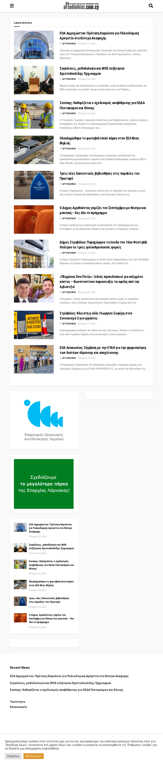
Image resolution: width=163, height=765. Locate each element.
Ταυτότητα (17, 701)
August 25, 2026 (87, 292)
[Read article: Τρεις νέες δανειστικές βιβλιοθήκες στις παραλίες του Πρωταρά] (34, 185)
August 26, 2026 (87, 79)
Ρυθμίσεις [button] (13, 756)
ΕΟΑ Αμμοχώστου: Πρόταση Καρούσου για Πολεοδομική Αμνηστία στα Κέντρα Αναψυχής (50, 528)
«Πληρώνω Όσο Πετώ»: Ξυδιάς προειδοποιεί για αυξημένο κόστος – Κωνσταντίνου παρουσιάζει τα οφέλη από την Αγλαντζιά (101, 281)
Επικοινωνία (18, 707)
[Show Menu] (12, 6)
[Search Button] (151, 6)
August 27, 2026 (87, 44)
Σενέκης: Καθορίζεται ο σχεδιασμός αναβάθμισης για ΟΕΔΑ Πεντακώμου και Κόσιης (51, 565)
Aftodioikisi (69, 44)
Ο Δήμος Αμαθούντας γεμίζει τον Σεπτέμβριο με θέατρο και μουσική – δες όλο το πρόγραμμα (51, 618)
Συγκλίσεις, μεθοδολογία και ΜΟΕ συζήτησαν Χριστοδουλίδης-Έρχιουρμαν (60, 683)
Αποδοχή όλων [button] (33, 756)
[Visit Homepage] (81, 6)
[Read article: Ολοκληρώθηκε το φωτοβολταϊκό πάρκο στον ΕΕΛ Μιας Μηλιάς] (34, 150)
